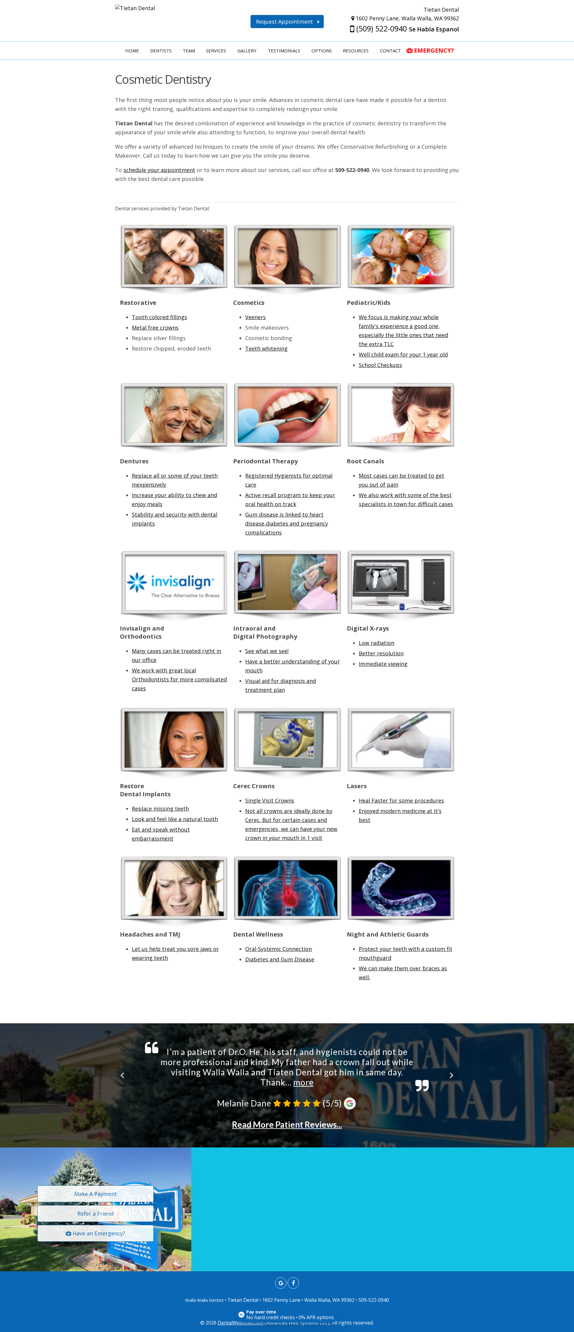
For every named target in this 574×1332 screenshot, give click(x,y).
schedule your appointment (159, 169)
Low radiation (376, 642)
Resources (356, 51)
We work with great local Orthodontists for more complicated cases (179, 679)
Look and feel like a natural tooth (175, 819)
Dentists (161, 51)
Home (132, 51)
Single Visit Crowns (269, 800)
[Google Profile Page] (280, 1283)
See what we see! (266, 650)
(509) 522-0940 (380, 28)
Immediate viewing (383, 663)
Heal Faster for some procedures (401, 800)
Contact (390, 51)
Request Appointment (286, 21)
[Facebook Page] (293, 1283)
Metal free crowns (155, 327)
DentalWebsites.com (240, 1322)
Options (322, 51)
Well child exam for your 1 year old (403, 354)
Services (216, 51)
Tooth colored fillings (159, 317)
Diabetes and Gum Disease (279, 959)
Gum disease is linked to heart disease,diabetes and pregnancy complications (286, 523)
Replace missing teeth (160, 808)
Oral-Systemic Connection (278, 948)
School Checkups (380, 365)
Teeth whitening (266, 348)
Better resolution (381, 653)
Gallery (247, 51)
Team (189, 51)
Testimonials (284, 51)
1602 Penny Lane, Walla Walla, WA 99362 (406, 18)
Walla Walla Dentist (204, 1300)
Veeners (255, 317)
